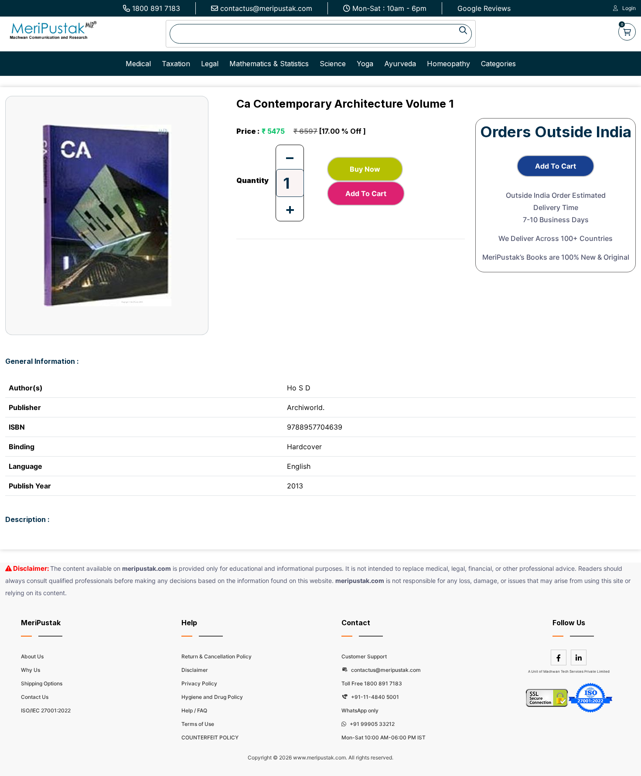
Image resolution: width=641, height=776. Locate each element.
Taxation (176, 63)
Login (629, 8)
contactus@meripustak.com (266, 8)
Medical (138, 63)
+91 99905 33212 (371, 724)
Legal (209, 63)
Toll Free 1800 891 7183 (371, 683)
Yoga (365, 63)
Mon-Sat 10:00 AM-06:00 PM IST (383, 737)
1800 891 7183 (156, 8)
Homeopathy (448, 63)
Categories (498, 63)
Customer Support (364, 656)
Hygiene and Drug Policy (212, 697)
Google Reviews (484, 8)
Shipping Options (41, 683)
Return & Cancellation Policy (216, 656)
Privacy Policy (199, 683)
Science (333, 63)
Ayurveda (400, 63)
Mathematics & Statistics (269, 63)
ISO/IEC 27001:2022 (46, 710)
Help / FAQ (194, 710)
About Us (32, 656)
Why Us (30, 670)
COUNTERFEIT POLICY (210, 737)
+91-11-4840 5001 (374, 697)
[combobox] (321, 34)
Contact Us (34, 697)
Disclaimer (194, 670)
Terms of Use (197, 724)
